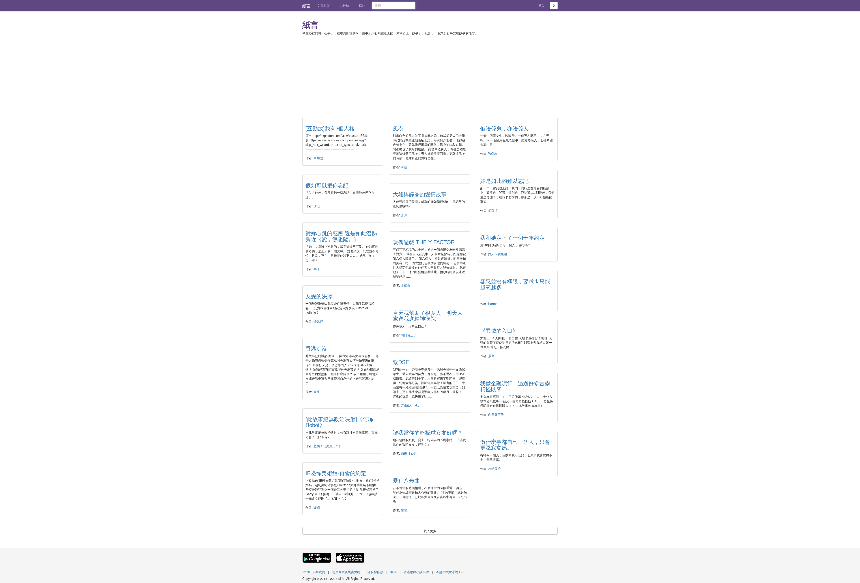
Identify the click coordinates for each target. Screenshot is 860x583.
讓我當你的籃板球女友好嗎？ (428, 432)
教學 (393, 572)
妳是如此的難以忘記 (504, 180)
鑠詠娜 (318, 321)
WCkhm (493, 153)
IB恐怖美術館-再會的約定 (335, 473)
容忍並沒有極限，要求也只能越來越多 (515, 284)
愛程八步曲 (406, 480)
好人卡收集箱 (497, 254)
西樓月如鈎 (409, 453)
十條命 (405, 285)
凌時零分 (494, 468)
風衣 (398, 128)
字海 (317, 269)
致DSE (401, 362)
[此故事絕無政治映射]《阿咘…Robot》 (341, 422)
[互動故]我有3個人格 (330, 128)
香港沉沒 (316, 348)
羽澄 (317, 206)
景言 (491, 356)
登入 (541, 5)
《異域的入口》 (499, 330)
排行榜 (345, 5)
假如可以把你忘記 (326, 185)
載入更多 (430, 531)
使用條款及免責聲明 (346, 572)
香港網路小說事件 (416, 572)
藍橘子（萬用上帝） (328, 446)
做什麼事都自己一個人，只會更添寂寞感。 (515, 444)
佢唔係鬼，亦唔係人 (504, 128)
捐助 (362, 5)
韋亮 (317, 391)
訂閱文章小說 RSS (452, 572)
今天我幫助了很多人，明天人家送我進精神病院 (428, 315)
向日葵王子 (409, 335)
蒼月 (404, 215)
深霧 (404, 167)
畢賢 (404, 510)
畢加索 (318, 158)
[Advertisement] (430, 75)
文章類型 (324, 5)
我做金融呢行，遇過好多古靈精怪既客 (515, 386)
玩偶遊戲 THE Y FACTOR (424, 242)
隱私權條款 (375, 572)
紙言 (306, 6)
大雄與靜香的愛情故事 (420, 194)
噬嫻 (317, 507)
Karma (493, 303)
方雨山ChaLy (410, 405)
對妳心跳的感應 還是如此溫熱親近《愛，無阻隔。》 (341, 236)
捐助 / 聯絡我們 (314, 572)
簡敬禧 (493, 210)
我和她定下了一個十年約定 (512, 237)
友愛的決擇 (318, 296)
